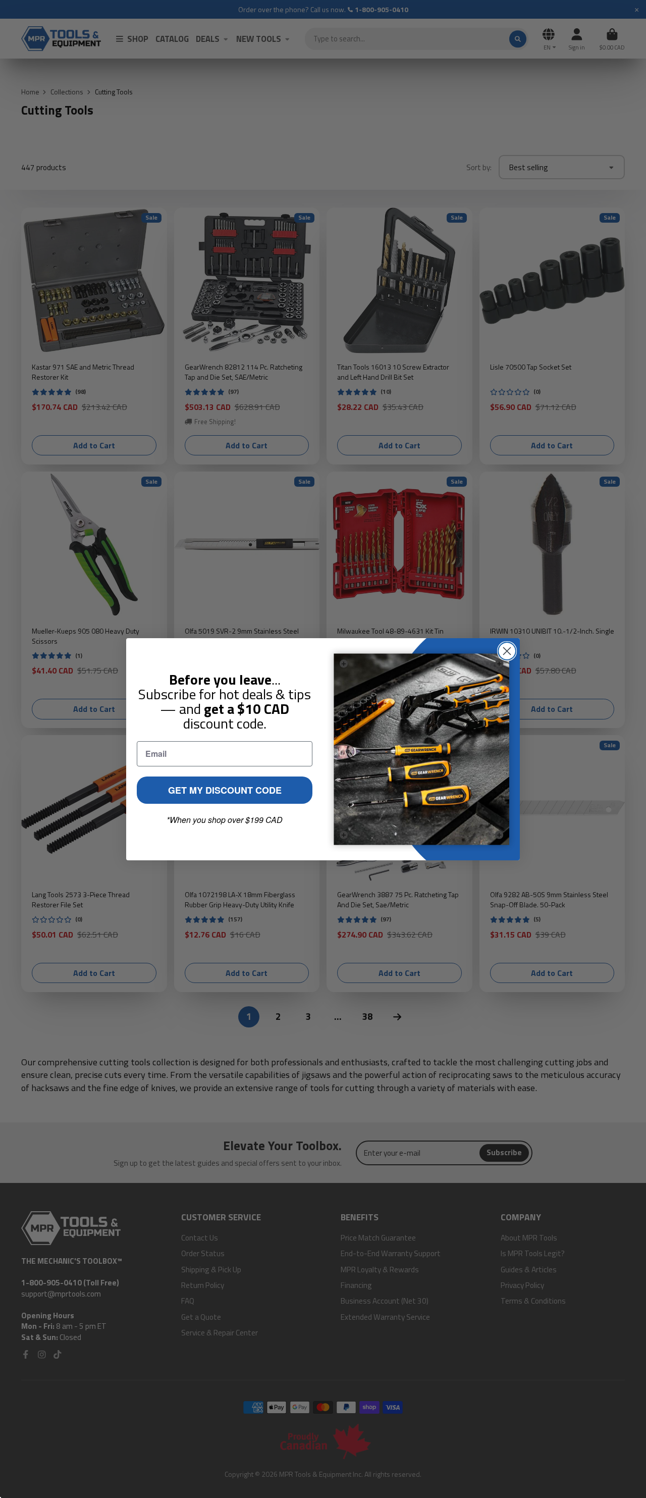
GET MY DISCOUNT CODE (225, 790)
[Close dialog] (507, 651)
